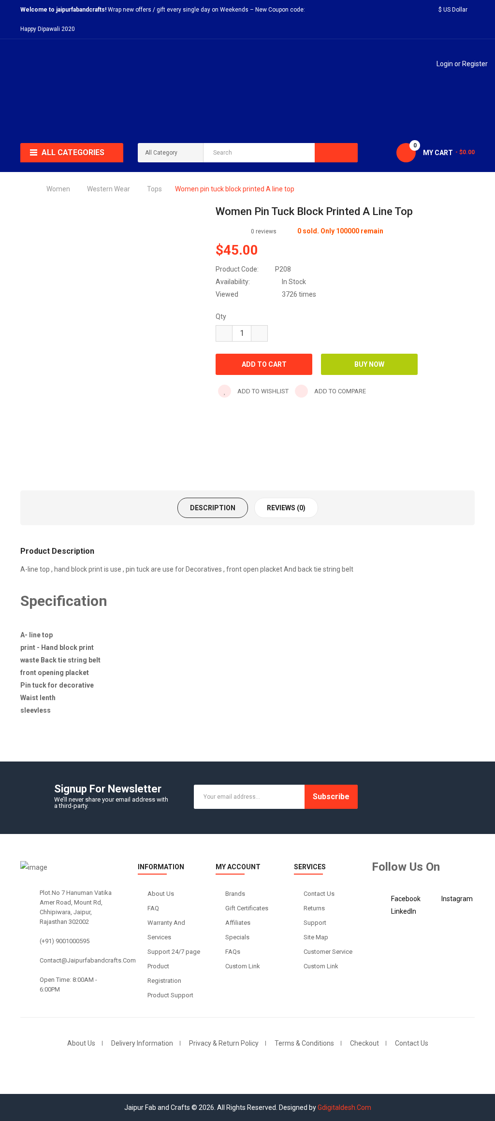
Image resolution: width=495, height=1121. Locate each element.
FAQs (232, 951)
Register (475, 64)
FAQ (153, 908)
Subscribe (331, 796)
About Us (160, 893)
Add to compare (339, 391)
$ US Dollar (454, 9)
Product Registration (164, 973)
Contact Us (319, 893)
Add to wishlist (262, 391)
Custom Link (242, 966)
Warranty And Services (166, 930)
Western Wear (108, 189)
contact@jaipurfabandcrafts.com (88, 960)
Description (212, 508)
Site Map (316, 937)
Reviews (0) (286, 508)
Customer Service (328, 951)
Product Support (170, 995)
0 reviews (264, 231)
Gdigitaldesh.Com (344, 1107)
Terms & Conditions (304, 1043)
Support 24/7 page (173, 951)
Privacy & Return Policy (224, 1043)
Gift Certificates (246, 908)
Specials (237, 937)
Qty (221, 316)
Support (315, 922)
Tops (154, 189)
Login (445, 64)
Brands (235, 893)
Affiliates (237, 922)
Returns (314, 908)
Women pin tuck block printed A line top (234, 189)
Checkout (364, 1043)
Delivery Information (142, 1043)
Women (58, 189)
